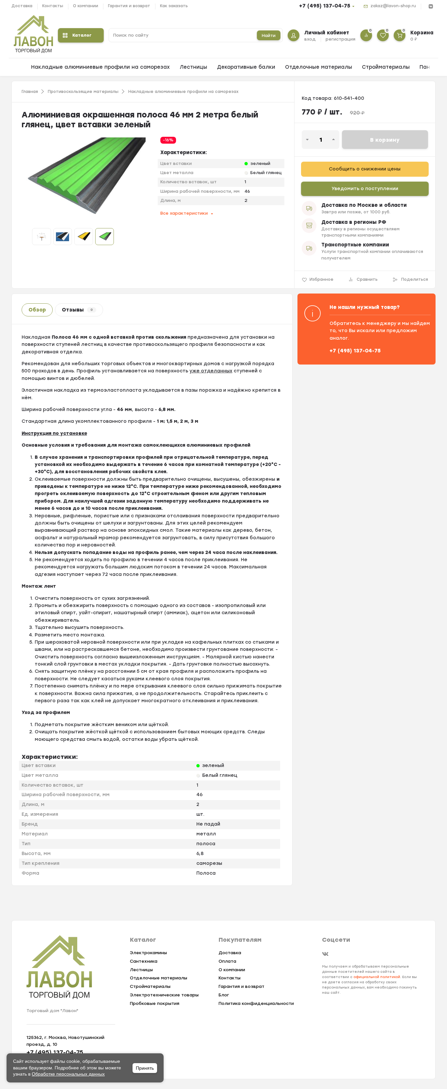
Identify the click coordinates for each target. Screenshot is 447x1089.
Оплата (227, 961)
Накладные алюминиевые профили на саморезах (100, 67)
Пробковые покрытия (154, 1003)
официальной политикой (376, 977)
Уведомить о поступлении (364, 188)
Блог (224, 994)
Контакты (52, 6)
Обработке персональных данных (68, 1074)
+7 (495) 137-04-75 (324, 6)
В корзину (385, 140)
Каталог (82, 35)
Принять (145, 1068)
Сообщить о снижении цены (365, 169)
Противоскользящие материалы (83, 91)
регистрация (340, 39)
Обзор (37, 310)
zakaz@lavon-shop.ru (393, 6)
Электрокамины (148, 952)
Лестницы (193, 67)
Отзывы (77, 310)
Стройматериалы (386, 67)
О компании (85, 6)
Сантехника (143, 961)
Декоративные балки (246, 67)
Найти (269, 35)
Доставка (21, 6)
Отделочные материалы (318, 67)
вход (310, 39)
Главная (30, 91)
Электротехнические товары (164, 994)
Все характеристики (184, 213)
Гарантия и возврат (129, 6)
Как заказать (174, 6)
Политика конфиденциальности (256, 1003)
